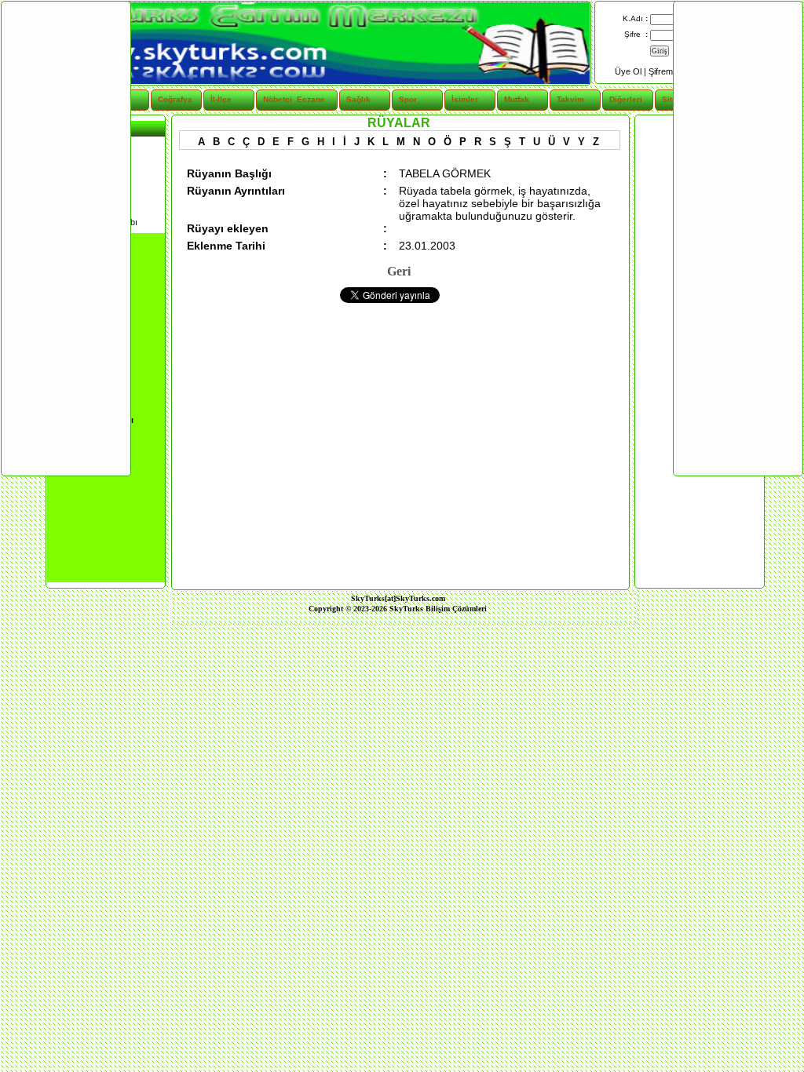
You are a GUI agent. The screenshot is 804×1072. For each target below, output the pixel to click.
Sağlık (358, 99)
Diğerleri (625, 99)
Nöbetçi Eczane (284, 99)
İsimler (464, 99)
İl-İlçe (221, 99)
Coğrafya (175, 99)
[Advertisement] (65, 237)
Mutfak (516, 99)
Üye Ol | (632, 71)
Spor (408, 99)
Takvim (570, 99)
